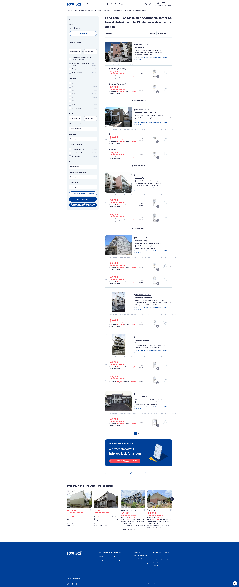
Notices (101, 556)
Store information (104, 561)
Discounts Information (105, 552)
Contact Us (117, 561)
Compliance (137, 561)
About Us (137, 552)
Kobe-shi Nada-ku (117, 10)
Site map (155, 565)
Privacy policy (138, 558)
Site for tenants (118, 552)
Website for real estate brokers (161, 560)
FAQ (115, 556)
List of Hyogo (107, 10)
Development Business (140, 555)
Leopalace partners (158, 557)
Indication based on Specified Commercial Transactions (161, 553)
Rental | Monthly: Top (72, 10)
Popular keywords (158, 563)
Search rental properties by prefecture (91, 10)
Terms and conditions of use (142, 564)
